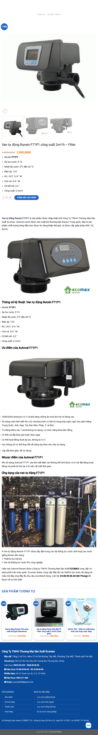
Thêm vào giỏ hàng (26, 197)
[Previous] (7, 66)
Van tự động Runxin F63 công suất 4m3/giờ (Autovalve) (16, 630)
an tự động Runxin (12, 218)
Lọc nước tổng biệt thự (46, 707)
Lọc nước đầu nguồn (45, 702)
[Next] (91, 66)
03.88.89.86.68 (22, 669)
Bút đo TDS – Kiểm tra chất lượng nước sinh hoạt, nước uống (81, 630)
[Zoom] (5, 111)
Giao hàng (9, 712)
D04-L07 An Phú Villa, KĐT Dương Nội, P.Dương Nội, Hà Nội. (40, 661)
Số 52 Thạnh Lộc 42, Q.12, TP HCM (30, 673)
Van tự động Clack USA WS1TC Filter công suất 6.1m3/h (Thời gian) (49, 631)
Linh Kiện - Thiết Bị (54, 14)
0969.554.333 (19, 665)
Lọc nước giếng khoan (46, 697)
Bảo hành (8, 697)
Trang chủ (41, 14)
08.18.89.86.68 (37, 669)
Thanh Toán (9, 707)
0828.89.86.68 (33, 665)
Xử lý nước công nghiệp (47, 712)
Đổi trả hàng (10, 702)
